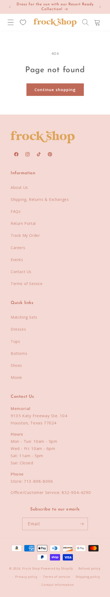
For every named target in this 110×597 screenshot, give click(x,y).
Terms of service (56, 577)
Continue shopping (55, 89)
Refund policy (89, 568)
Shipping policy (88, 577)
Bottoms (19, 353)
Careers (18, 247)
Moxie (16, 377)
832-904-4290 (76, 492)
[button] (11, 22)
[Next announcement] (100, 7)
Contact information (57, 585)
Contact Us (21, 271)
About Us (19, 187)
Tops (15, 341)
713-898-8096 (38, 481)
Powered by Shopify (57, 568)
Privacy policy (26, 577)
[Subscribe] (82, 524)
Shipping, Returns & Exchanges (40, 199)
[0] (23, 22)
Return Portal (23, 223)
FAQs (16, 211)
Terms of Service (27, 283)
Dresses (18, 329)
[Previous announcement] (10, 7)
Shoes (16, 365)
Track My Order (25, 235)
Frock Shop (31, 568)
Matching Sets (24, 317)
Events (17, 259)
